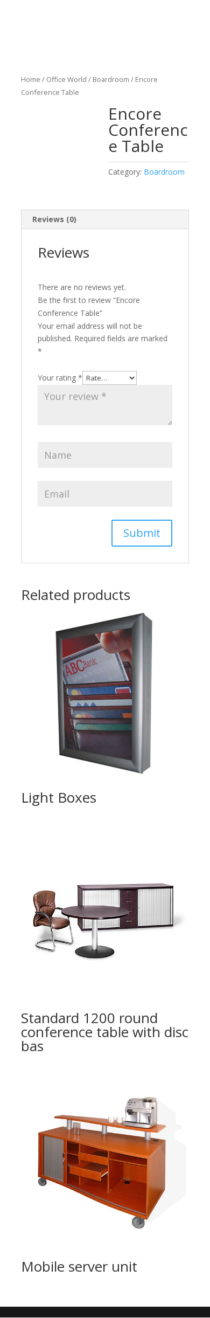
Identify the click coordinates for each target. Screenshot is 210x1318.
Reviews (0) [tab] (54, 219)
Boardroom (111, 79)
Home (30, 79)
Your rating (60, 377)
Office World (66, 79)
